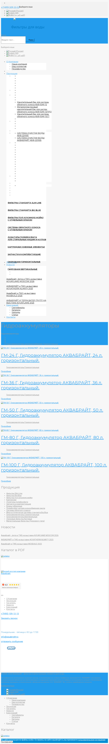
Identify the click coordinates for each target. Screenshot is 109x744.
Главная (9, 340)
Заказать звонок (9, 618)
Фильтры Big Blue (14, 495)
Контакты (10, 317)
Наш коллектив (19, 66)
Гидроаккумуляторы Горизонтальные (22, 367)
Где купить (11, 603)
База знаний (12, 305)
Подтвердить (7, 742)
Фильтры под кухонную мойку (19, 498)
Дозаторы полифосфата (17, 502)
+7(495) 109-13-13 (10, 613)
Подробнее (6, 371)
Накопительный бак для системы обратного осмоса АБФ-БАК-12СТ (33, 115)
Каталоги (16, 310)
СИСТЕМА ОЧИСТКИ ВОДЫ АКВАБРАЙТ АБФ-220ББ (31, 139)
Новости (10, 605)
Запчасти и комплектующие (24, 254)
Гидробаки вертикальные (22, 269)
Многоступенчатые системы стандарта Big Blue (27, 512)
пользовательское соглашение (91, 740)
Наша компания (19, 64)
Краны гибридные (14, 506)
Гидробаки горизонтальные (24, 262)
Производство (19, 69)
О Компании (12, 61)
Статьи (15, 315)
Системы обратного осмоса (18, 510)
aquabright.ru (51, 652)
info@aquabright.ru (9, 637)
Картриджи (11, 500)
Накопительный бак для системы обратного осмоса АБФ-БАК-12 (33, 103)
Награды (16, 312)
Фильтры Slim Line (14, 493)
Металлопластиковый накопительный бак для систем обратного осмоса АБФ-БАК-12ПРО (34, 109)
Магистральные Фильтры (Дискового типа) (25, 521)
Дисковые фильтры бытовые (19, 519)
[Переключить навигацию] (2, 595)
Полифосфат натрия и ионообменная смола (25, 508)
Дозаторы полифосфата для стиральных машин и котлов (27, 238)
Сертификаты (18, 307)
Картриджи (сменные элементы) (26, 247)
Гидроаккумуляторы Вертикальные (21, 517)
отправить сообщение (12, 641)
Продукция (11, 73)
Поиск (3, 35)
